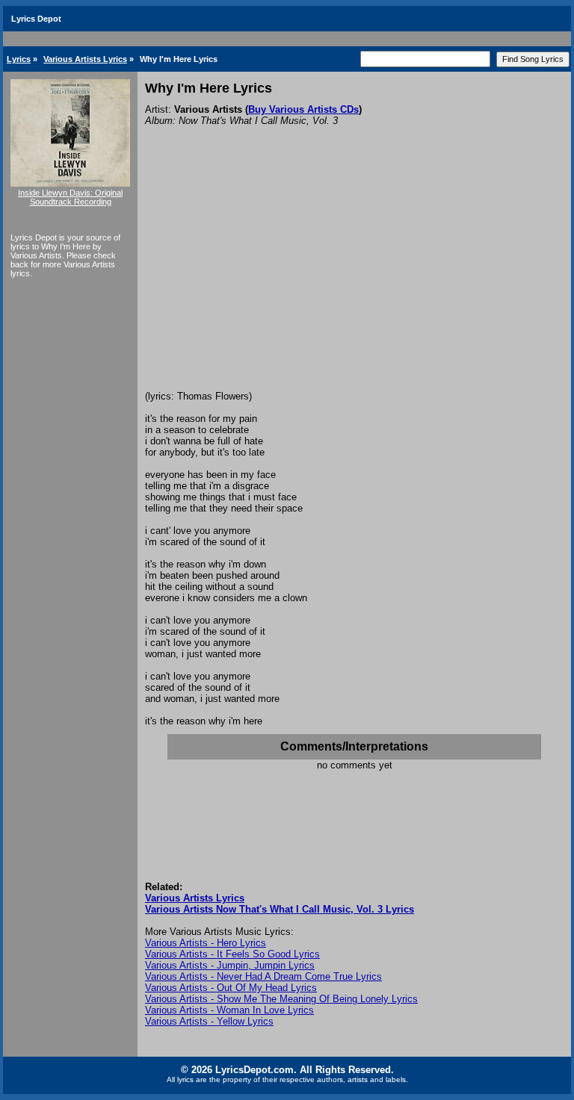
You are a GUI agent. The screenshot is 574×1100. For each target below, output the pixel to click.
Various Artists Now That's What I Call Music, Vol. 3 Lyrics (279, 909)
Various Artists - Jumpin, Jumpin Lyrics (230, 965)
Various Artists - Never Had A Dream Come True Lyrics (263, 976)
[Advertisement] (354, 278)
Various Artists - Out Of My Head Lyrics (231, 987)
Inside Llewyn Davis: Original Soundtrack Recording (70, 197)
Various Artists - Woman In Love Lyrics (229, 1010)
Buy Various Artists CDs (303, 109)
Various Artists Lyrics (85, 59)
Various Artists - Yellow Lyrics (209, 1021)
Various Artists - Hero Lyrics (205, 942)
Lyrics (19, 59)
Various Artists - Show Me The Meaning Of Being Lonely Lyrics (281, 998)
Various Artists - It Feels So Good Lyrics (232, 954)
